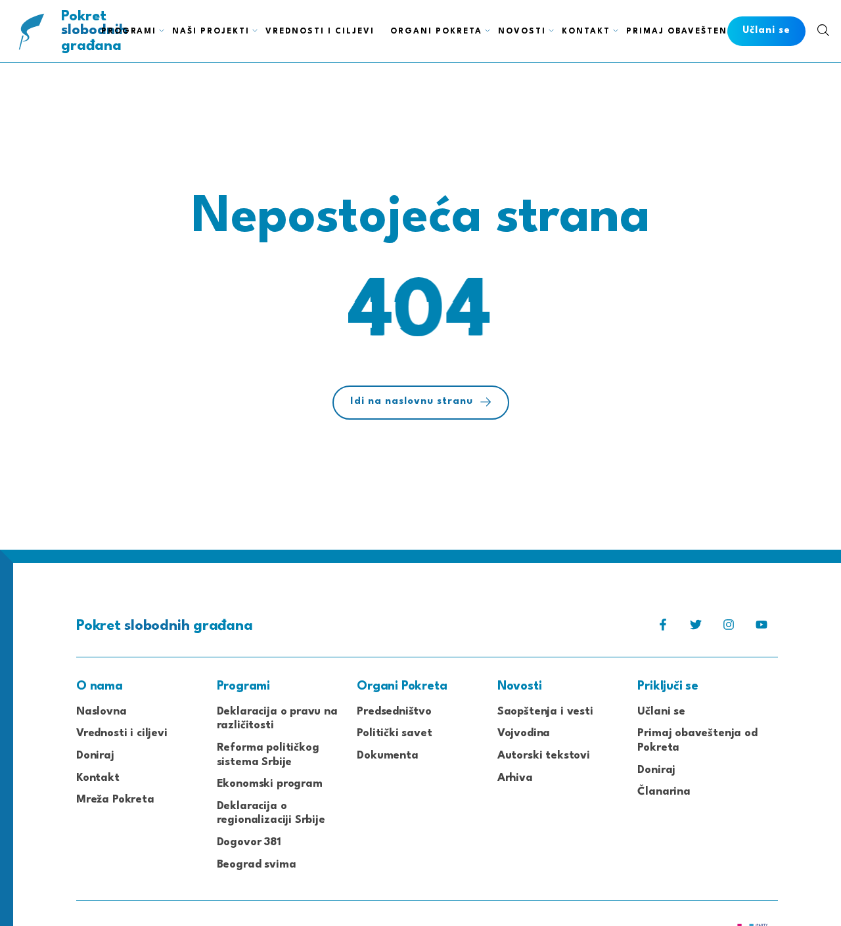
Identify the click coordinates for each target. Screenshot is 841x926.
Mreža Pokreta (115, 799)
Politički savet (394, 733)
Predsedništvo (394, 711)
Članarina (663, 791)
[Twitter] (696, 628)
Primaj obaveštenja (683, 31)
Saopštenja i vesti (545, 711)
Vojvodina (523, 733)
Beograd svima (256, 864)
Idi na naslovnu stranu (411, 402)
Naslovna (101, 711)
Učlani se (661, 711)
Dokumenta (387, 755)
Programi (128, 31)
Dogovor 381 (249, 842)
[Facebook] (663, 628)
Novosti (522, 31)
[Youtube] (761, 628)
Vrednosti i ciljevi (320, 31)
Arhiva (515, 777)
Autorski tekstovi (543, 755)
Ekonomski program (270, 783)
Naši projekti (211, 31)
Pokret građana (94, 31)
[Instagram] (729, 628)
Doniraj (95, 755)
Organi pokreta (436, 31)
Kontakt (586, 31)
